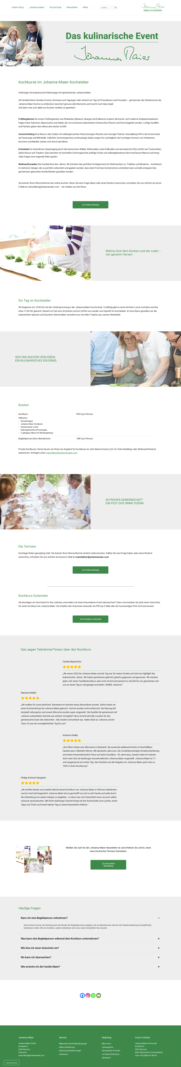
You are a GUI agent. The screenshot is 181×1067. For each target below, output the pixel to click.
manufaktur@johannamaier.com (31, 1055)
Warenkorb (106, 1058)
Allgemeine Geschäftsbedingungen (73, 1044)
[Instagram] (87, 995)
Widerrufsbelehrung (67, 1047)
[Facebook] (82, 995)
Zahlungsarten (107, 1047)
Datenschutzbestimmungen (70, 1051)
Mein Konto (106, 1044)
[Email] (98, 995)
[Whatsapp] (93, 995)
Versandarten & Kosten (111, 1051)
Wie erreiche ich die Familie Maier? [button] (40, 966)
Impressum (63, 1054)
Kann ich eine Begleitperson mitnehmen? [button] (44, 917)
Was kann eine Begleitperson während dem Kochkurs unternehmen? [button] (60, 938)
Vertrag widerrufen (11, 1063)
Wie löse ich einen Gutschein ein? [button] (40, 947)
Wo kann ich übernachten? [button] (36, 957)
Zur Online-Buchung (90, 205)
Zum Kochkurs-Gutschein (90, 619)
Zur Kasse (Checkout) (110, 1054)
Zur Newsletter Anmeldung (108, 864)
